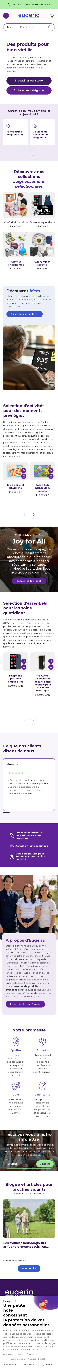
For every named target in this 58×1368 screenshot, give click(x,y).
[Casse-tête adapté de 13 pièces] (42, 471)
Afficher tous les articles (28, 1193)
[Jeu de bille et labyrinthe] (15, 471)
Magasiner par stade (29, 80)
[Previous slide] (24, 152)
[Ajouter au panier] (23, 476)
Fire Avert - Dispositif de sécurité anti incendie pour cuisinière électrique (42, 683)
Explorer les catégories (29, 90)
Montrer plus (29, 1268)
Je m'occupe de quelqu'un (14, 133)
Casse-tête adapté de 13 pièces (42, 488)
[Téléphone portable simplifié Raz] (15, 661)
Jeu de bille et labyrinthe (15, 486)
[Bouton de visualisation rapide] (23, 470)
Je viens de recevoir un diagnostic (40, 134)
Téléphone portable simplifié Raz (15, 678)
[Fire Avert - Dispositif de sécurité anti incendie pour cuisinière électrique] (42, 661)
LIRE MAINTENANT (14, 1260)
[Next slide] (33, 152)
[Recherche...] (50, 27)
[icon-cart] (51, 15)
